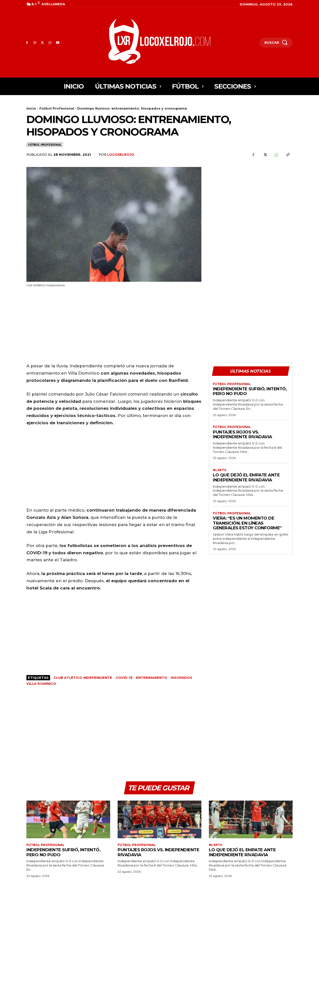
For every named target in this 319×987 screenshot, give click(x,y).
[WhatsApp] (50, 42)
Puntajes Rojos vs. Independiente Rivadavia (242, 434)
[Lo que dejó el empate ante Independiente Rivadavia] (251, 819)
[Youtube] (57, 42)
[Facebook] (27, 42)
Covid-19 (124, 678)
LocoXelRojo (120, 154)
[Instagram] (34, 42)
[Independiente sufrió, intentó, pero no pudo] (68, 819)
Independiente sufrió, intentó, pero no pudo (250, 391)
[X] (42, 42)
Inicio (31, 108)
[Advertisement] (251, 202)
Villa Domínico (41, 684)
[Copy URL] (288, 155)
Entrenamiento (151, 678)
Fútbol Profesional (56, 108)
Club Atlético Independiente (83, 678)
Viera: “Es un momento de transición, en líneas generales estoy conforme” (247, 523)
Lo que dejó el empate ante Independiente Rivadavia (246, 477)
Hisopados (181, 678)
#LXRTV (219, 470)
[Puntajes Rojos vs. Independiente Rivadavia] (159, 819)
